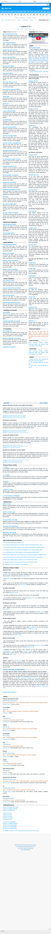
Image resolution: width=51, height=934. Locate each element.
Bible (2, 20)
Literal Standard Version (10, 244)
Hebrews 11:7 (39, 611)
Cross (22, 29)
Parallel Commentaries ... (10, 692)
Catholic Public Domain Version (12, 288)
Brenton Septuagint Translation (12, 338)
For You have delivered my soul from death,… (13, 461)
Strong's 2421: (7, 704)
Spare (40, 346)
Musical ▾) (41, 31)
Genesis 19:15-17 (33, 81)
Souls (37, 346)
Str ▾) (15, 31)
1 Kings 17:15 (34, 627)
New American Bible (8, 295)
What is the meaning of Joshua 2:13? (14, 542)
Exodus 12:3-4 (33, 228)
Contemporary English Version (11, 159)
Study (25, 29)
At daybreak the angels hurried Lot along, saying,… (14, 415)
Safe (47, 344)
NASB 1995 (6, 96)
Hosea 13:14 (32, 275)
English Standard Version (10, 50)
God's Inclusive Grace (9, 512)
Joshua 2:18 (39, 645)
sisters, (44, 59)
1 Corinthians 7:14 (31, 628)
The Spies (7, 475)
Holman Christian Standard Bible (12, 143)
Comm (29, 29)
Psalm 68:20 (32, 262)
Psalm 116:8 (32, 268)
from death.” (40, 62)
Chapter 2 (10, 20)
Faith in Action (7, 504)
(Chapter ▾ (9, 31)
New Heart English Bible (10, 204)
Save (30, 346)
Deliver (46, 342)
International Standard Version (11, 189)
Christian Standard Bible (10, 135)
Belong (35, 342)
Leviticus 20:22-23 (32, 678)
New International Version (10, 34)
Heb (33, 29)
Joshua (5, 20)
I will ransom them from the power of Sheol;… (13, 462)
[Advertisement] (25, 392)
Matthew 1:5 (32, 321)
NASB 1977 (6, 103)
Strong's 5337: (7, 782)
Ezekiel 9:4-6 (32, 125)
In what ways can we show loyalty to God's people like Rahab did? (21, 552)
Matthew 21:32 (41, 686)
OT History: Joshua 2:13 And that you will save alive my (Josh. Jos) (20, 830)
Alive (30, 342)
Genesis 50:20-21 (33, 174)
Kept (36, 344)
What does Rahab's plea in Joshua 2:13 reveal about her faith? (20, 559)
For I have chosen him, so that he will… (12, 447)
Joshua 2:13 (6, 574)
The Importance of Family (10, 520)
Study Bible (6, 403)
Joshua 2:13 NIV (7, 813)
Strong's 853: (6, 721)
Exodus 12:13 (25, 576)
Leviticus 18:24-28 (21, 678)
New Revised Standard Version (11, 302)
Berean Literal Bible (8, 66)
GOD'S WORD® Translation (10, 175)
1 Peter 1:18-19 (27, 651)
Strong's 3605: (7, 765)
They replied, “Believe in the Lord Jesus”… (13, 445)
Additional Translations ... (10, 347)
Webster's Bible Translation (10, 213)
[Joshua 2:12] (1, 417)
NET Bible (5, 196)
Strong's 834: (6, 774)
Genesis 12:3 (21, 584)
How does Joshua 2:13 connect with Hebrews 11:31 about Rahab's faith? (23, 549)
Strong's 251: (6, 739)
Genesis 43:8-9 (33, 190)
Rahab (6, 467)
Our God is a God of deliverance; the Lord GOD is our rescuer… (16, 460)
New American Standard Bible (11, 89)
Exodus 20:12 (14, 592)
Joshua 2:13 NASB (8, 818)
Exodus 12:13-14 (33, 109)
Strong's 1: (6, 713)
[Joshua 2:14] (49, 417)
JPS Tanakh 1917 (7, 331)
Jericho (6, 481)
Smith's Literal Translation (10, 269)
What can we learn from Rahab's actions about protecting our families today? (24, 547)
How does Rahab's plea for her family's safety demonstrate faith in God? (23, 545)
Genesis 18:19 (33, 244)
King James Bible (8, 73)
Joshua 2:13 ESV (7, 816)
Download (45, 71)
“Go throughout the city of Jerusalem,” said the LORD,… (14, 417)
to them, (39, 60)
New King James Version (10, 82)
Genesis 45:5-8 (33, 155)
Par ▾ (12, 31)
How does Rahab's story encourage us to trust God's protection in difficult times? (25, 554)
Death (40, 342)
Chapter (46, 403)
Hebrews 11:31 (33, 288)
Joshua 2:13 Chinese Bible (10, 825)
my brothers (36, 59)
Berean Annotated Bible (9, 127)
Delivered (31, 344)
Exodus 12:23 (32, 307)
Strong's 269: (6, 756)
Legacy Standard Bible (9, 111)
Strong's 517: (6, 730)
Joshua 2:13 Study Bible (9, 822)
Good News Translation (9, 182)
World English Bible (8, 233)
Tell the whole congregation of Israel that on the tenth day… (15, 446)
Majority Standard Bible (9, 224)
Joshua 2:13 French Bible (9, 826)
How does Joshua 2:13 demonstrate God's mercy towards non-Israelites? (23, 557)
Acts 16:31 (6, 609)
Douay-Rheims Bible (8, 280)
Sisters (33, 346)
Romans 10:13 (17, 634)
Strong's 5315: (7, 791)
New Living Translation (9, 42)
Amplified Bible (7, 120)
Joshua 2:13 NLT (7, 814)
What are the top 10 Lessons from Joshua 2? (17, 564)
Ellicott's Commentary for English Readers (14, 669)
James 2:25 (32, 297)
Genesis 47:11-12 (31, 598)
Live (39, 344)
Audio (18, 29)
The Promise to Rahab (34, 47)
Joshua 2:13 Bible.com (9, 810)
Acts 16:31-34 (32, 211)
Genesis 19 (8, 578)
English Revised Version (10, 166)
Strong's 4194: (7, 801)
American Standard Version (10, 150)
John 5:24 (12, 654)
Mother (43, 344)
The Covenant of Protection (12, 495)
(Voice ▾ (37, 31)
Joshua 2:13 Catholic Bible (10, 828)
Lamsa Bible (6, 312)
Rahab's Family (8, 489)
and (47, 57)
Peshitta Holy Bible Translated (11, 321)
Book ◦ (41, 403)
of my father (41, 57)
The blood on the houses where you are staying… (14, 416)
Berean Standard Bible (9, 57)
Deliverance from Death (9, 532)
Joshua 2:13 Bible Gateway (10, 808)
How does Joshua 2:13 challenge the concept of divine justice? (20, 562)
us (36, 62)
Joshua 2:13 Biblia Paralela (10, 823)
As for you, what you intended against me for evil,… (14, 431)
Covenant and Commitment (10, 526)
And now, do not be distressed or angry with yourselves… (15, 430)
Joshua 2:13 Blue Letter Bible (10, 807)
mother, (31, 59)
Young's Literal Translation (10, 260)
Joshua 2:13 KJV (7, 819)
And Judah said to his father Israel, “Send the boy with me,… (16, 432)
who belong (33, 60)
